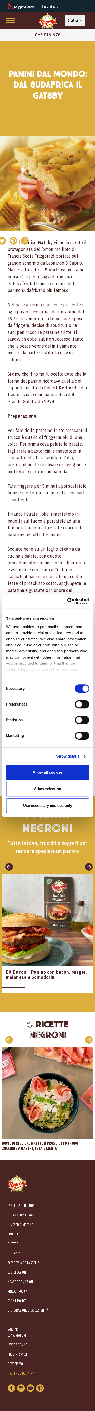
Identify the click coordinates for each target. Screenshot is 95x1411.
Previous (7, 1039)
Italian (73, 20)
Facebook (11, 1388)
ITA (10, 1373)
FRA (32, 1373)
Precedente (7, 866)
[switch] (82, 704)
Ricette (13, 1244)
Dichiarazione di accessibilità (28, 1310)
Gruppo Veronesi (21, 6)
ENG (16, 1373)
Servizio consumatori (17, 1332)
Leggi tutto (47, 933)
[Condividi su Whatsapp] (24, 241)
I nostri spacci (17, 1354)
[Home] (47, 21)
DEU (24, 1373)
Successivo (87, 866)
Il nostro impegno (21, 1225)
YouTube (30, 1388)
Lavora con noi (18, 1345)
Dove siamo (15, 1364)
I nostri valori (51, 7)
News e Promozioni (21, 1282)
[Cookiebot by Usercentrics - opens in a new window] (67, 601)
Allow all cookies (48, 772)
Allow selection (47, 789)
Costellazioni (17, 1272)
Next (87, 1039)
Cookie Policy (17, 1301)
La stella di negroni (22, 1206)
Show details (67, 756)
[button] (76, 20)
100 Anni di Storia (20, 1215)
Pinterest (40, 1388)
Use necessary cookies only (47, 805)
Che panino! (15, 1253)
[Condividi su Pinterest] (13, 241)
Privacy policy (17, 1291)
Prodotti (15, 1234)
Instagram (21, 1388)
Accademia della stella (24, 1263)
